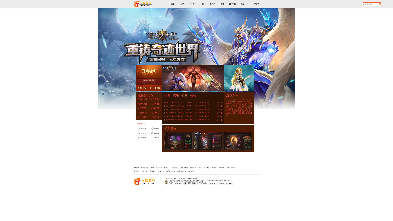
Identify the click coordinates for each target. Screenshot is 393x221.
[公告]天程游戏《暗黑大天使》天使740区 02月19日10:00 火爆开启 (186, 113)
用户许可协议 (170, 171)
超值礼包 (143, 128)
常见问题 (156, 128)
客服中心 (153, 171)
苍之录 (214, 168)
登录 (255, 4)
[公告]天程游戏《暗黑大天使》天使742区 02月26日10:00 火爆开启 (186, 106)
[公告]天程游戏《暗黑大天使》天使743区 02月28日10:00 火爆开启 (186, 102)
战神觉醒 (221, 168)
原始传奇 (159, 168)
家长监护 (191, 171)
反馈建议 (156, 133)
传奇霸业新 (184, 168)
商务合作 (161, 171)
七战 (199, 168)
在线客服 (156, 137)
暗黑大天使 (144, 168)
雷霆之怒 (175, 168)
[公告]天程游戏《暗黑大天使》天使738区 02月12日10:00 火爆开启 (186, 120)
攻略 (176, 95)
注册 (258, 4)
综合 (167, 95)
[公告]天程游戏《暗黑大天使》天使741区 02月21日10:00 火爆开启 (186, 109)
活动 (193, 95)
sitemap (199, 171)
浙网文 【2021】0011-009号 (222, 180)
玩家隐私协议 (181, 171)
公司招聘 (144, 171)
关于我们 (136, 171)
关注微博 (143, 137)
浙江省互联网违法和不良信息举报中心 (195, 182)
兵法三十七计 (231, 168)
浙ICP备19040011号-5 (171, 180)
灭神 (152, 168)
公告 (184, 95)
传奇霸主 (167, 168)
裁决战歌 (206, 168)
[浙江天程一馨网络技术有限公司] (143, 4)
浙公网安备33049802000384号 (176, 182)
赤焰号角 (193, 168)
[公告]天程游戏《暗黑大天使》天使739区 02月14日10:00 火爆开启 (186, 116)
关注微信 (143, 133)
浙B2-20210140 (197, 180)
